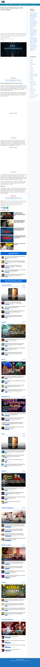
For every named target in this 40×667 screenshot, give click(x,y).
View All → (24, 285)
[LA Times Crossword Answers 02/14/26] (7, 249)
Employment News (33, 76)
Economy (32, 69)
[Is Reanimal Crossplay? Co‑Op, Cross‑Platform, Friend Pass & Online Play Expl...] (7, 242)
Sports (15, 4)
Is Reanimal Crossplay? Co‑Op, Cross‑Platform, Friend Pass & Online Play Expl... (20, 236)
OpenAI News (32, 89)
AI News (6, 4)
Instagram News (33, 96)
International (32, 81)
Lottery (31, 86)
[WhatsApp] (7, 208)
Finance (31, 88)
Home (3, 4)
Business (31, 79)
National (31, 77)
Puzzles (31, 98)
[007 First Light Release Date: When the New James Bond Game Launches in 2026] (7, 226)
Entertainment (25, 4)
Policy (17, 659)
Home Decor (32, 91)
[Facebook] (4, 208)
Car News (32, 93)
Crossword (32, 70)
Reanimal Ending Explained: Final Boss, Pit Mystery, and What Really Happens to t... (19, 229)
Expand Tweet (13, 137)
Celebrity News (33, 82)
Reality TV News (33, 84)
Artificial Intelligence (34, 74)
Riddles (19, 4)
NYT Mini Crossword (34, 94)
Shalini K (3, 39)
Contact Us (22, 659)
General (11, 4)
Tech (30, 4)
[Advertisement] (13, 18)
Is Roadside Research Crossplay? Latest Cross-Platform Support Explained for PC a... (20, 214)
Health (31, 72)
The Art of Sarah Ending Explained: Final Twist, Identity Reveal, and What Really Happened (34, 40)
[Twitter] (5, 208)
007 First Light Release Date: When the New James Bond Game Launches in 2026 (19, 221)
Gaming (34, 4)
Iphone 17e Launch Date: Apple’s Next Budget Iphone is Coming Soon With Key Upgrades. (33, 15)
